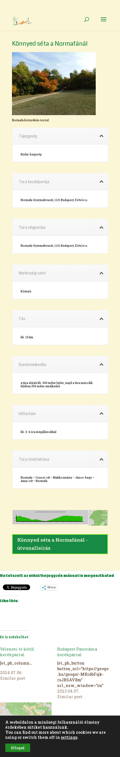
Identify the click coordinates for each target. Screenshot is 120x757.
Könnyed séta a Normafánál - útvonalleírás (52, 544)
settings (69, 737)
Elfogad (18, 748)
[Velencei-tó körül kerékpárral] (28, 663)
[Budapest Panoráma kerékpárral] (85, 673)
